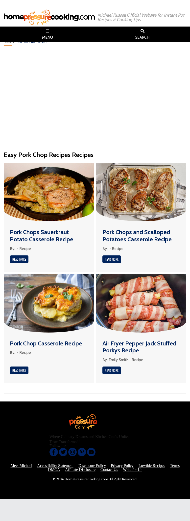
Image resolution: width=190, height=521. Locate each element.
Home (8, 42)
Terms (175, 466)
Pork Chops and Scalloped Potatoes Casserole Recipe (137, 235)
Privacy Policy (122, 466)
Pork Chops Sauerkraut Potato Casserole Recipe (41, 235)
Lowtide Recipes (152, 466)
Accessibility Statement (55, 466)
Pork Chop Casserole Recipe (46, 343)
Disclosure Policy (92, 466)
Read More (19, 259)
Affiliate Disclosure (80, 470)
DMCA (54, 470)
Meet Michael (21, 466)
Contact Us (109, 470)
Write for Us (132, 470)
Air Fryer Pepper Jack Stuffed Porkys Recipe (139, 347)
